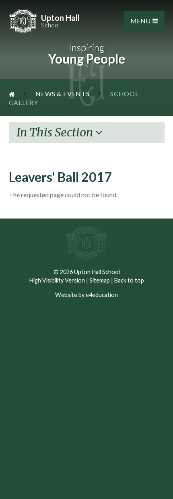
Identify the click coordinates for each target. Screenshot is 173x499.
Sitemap (99, 280)
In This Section (55, 132)
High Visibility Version (57, 280)
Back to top (129, 280)
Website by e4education (86, 294)
